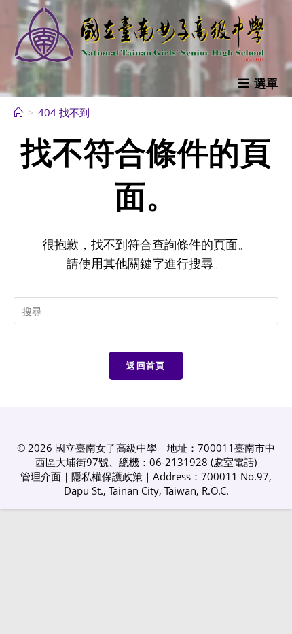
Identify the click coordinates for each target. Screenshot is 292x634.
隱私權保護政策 (107, 476)
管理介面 (40, 476)
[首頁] (19, 112)
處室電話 (233, 462)
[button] (258, 83)
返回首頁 (145, 365)
